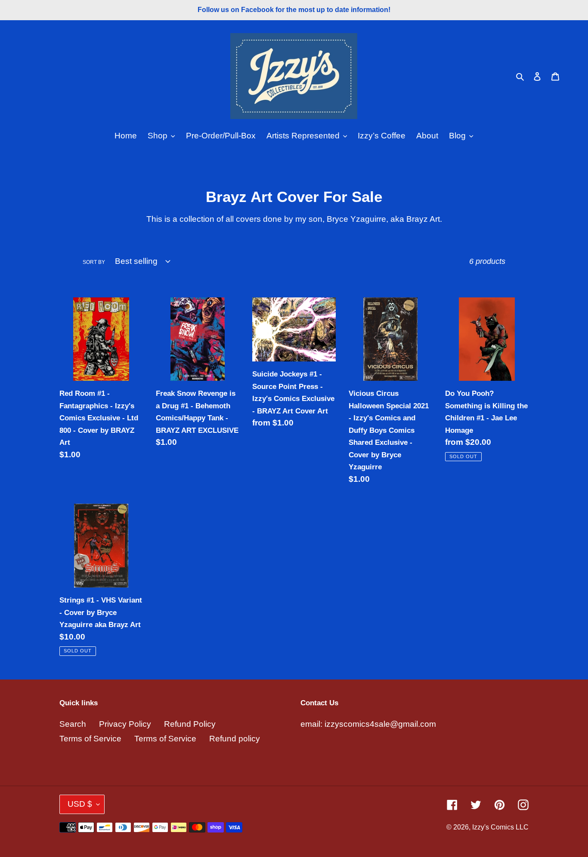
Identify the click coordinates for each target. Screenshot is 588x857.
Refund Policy (190, 723)
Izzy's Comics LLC (500, 827)
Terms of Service (90, 738)
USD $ (80, 803)
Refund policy (234, 738)
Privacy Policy (125, 723)
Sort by (94, 262)
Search (72, 723)
